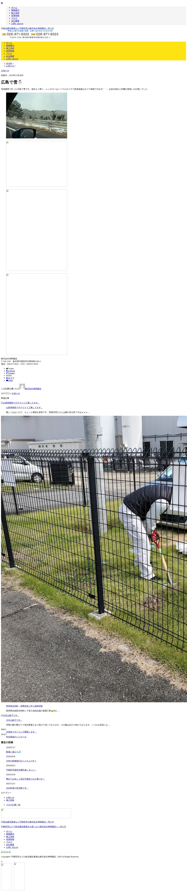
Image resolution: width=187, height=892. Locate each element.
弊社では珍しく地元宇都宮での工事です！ (25, 779)
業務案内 (15, 10)
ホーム (14, 7)
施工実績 (15, 13)
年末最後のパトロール (16, 737)
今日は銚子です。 (14, 720)
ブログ (14, 18)
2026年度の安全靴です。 (17, 788)
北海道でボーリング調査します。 (21, 732)
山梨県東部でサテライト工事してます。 (24, 407)
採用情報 (15, 16)
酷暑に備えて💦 (13, 752)
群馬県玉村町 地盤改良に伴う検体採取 (24, 706)
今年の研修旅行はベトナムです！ (21, 761)
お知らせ (16, 393)
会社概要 (15, 21)
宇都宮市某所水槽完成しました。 (21, 770)
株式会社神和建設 (33, 389)
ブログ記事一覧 (13, 805)
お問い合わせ (17, 24)
